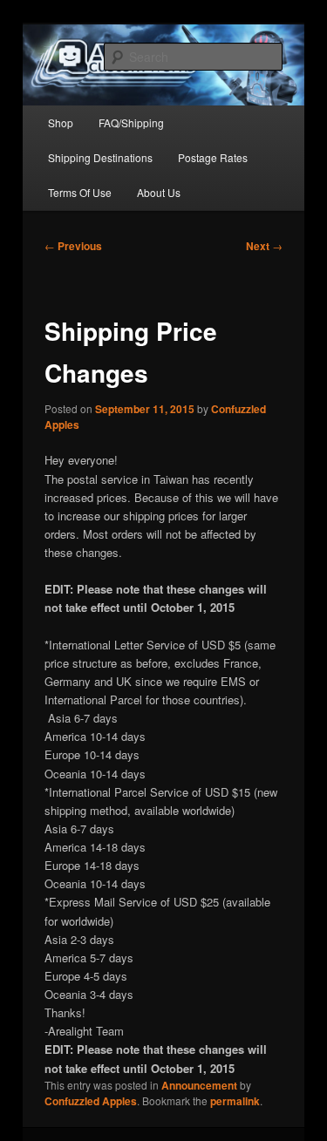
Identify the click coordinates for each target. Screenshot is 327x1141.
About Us (159, 192)
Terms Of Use (80, 192)
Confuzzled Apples (90, 1101)
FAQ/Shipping (131, 122)
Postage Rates (213, 157)
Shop (60, 122)
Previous (73, 246)
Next (264, 246)
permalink (235, 1101)
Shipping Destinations (100, 157)
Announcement (199, 1085)
